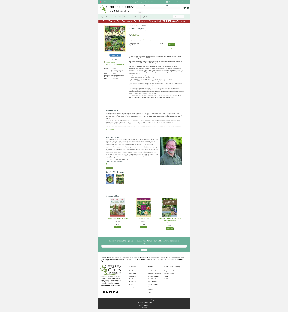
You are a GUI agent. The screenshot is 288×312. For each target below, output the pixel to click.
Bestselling (131, 279)
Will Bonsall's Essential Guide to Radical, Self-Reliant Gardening (170, 219)
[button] (173, 49)
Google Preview (115, 55)
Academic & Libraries (153, 284)
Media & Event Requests (154, 279)
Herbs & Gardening (146, 40)
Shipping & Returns (169, 273)
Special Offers (132, 281)
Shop (102, 17)
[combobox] (178, 17)
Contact (166, 276)
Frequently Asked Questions (171, 271)
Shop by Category (146, 17)
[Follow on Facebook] (106, 164)
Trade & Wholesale (152, 281)
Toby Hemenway (137, 35)
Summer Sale (118, 17)
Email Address (144, 244)
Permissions (151, 289)
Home (130, 25)
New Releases (109, 17)
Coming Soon (132, 276)
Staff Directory (167, 279)
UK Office (150, 287)
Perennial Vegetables (143, 219)
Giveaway (126, 17)
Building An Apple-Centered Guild (115, 64)
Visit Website (109, 168)
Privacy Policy (180, 2)
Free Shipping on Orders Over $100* (145, 2)
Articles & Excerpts (134, 17)
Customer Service (173, 2)
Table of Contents (110, 62)
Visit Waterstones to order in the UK (110, 1)
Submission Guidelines (153, 276)
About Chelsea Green (153, 271)
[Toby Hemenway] (171, 150)
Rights (149, 292)
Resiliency (155, 40)
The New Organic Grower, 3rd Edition (117, 218)
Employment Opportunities (154, 273)
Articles (131, 284)
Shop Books (132, 271)
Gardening (135, 25)
